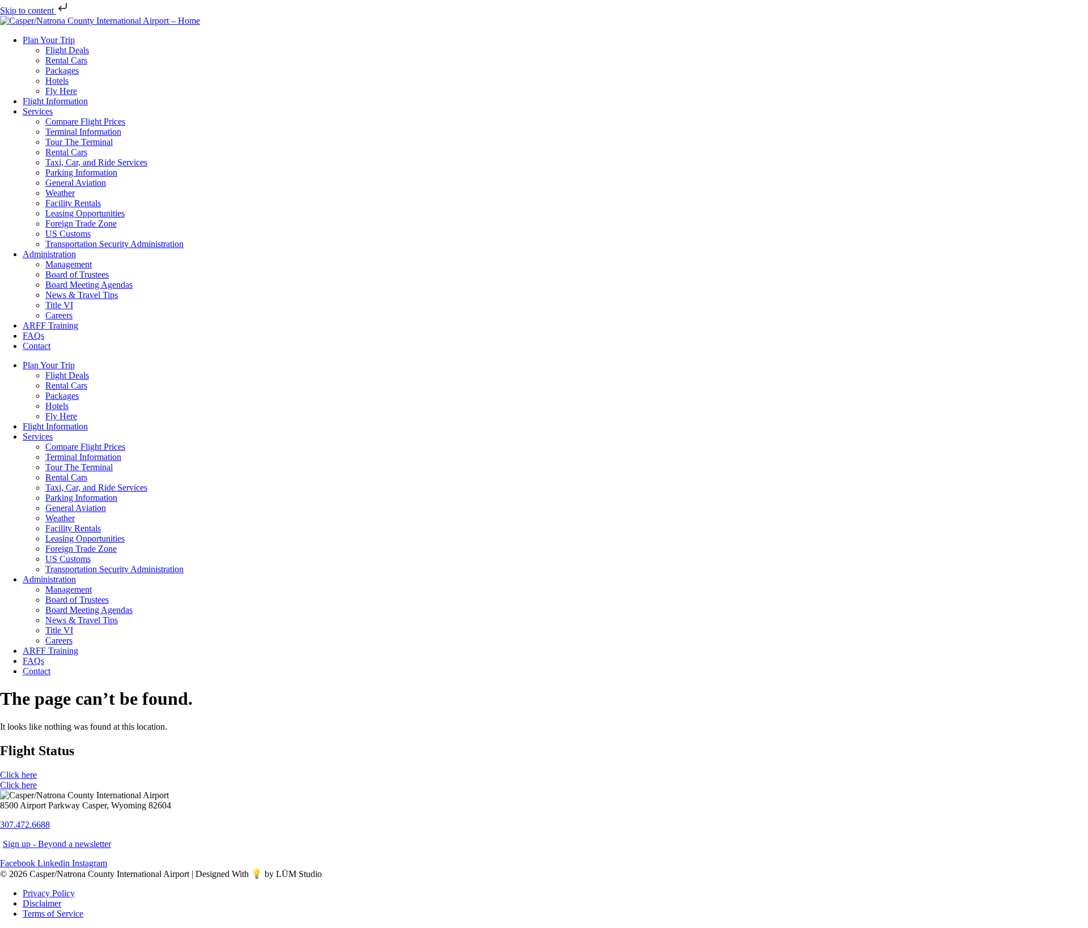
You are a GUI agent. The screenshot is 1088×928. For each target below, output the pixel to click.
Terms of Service (53, 913)
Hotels (57, 81)
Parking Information (81, 172)
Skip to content (28, 10)
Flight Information (55, 101)
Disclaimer (42, 903)
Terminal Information (83, 132)
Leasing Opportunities (85, 213)
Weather (60, 193)
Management (68, 264)
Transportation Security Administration (114, 244)
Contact (36, 346)
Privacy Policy (49, 893)
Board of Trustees (77, 274)
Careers (59, 315)
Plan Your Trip (49, 40)
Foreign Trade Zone (81, 223)
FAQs (33, 335)
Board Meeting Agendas (89, 285)
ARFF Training (50, 325)
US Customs (68, 234)
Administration (49, 254)
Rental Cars (66, 60)
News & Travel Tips (81, 295)
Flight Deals (67, 50)
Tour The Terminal (79, 142)
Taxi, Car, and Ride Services (96, 162)
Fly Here (61, 91)
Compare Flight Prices (85, 121)
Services (38, 111)
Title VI (59, 305)
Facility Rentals (73, 203)
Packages (62, 70)
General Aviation (75, 183)
